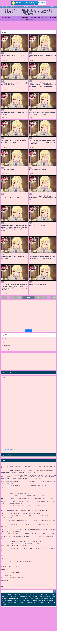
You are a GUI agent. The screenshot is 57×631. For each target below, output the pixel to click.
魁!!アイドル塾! (4, 580)
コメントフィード (6, 345)
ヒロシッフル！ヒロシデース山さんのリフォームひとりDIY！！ (16, 561)
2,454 (19, 297)
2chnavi (3, 377)
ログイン (4, 338)
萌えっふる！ (4, 555)
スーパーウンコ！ (5, 490)
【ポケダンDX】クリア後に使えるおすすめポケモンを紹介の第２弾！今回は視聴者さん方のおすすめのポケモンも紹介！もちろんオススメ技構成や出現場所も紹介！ (42, 84)
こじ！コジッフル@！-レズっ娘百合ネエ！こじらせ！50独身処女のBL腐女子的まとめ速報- (22, 495)
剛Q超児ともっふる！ (6, 569)
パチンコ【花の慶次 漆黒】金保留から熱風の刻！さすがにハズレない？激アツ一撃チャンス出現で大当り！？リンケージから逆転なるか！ (42, 142)
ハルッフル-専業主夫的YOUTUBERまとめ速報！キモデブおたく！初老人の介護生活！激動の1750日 (24, 510)
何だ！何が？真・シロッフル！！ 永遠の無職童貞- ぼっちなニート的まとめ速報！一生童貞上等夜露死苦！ (27, 498)
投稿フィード (5, 341)
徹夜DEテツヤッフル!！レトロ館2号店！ (10, 566)
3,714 (53, 297)
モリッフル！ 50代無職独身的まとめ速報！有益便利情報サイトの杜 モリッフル (21, 541)
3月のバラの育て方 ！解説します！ (9, 169)
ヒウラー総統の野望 (6, 575)
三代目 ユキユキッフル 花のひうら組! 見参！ (12, 577)
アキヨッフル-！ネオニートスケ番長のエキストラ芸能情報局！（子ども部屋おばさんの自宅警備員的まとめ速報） (28, 533)
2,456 (37, 297)
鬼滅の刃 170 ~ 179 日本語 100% (37, 225)
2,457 (44, 297)
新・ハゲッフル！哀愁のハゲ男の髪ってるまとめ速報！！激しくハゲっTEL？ (19, 493)
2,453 (12, 297)
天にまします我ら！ (6, 558)
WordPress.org (5, 348)
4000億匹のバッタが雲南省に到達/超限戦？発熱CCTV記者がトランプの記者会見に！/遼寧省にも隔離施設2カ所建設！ (42, 198)
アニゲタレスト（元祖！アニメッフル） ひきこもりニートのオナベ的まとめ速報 (20, 513)
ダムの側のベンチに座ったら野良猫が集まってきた (13, 55)
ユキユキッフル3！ (5, 552)
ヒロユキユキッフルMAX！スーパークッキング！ (12, 563)
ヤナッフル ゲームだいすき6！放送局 (10, 572)
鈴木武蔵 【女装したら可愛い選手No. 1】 (39, 284)
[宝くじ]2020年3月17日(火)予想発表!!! (38, 169)
